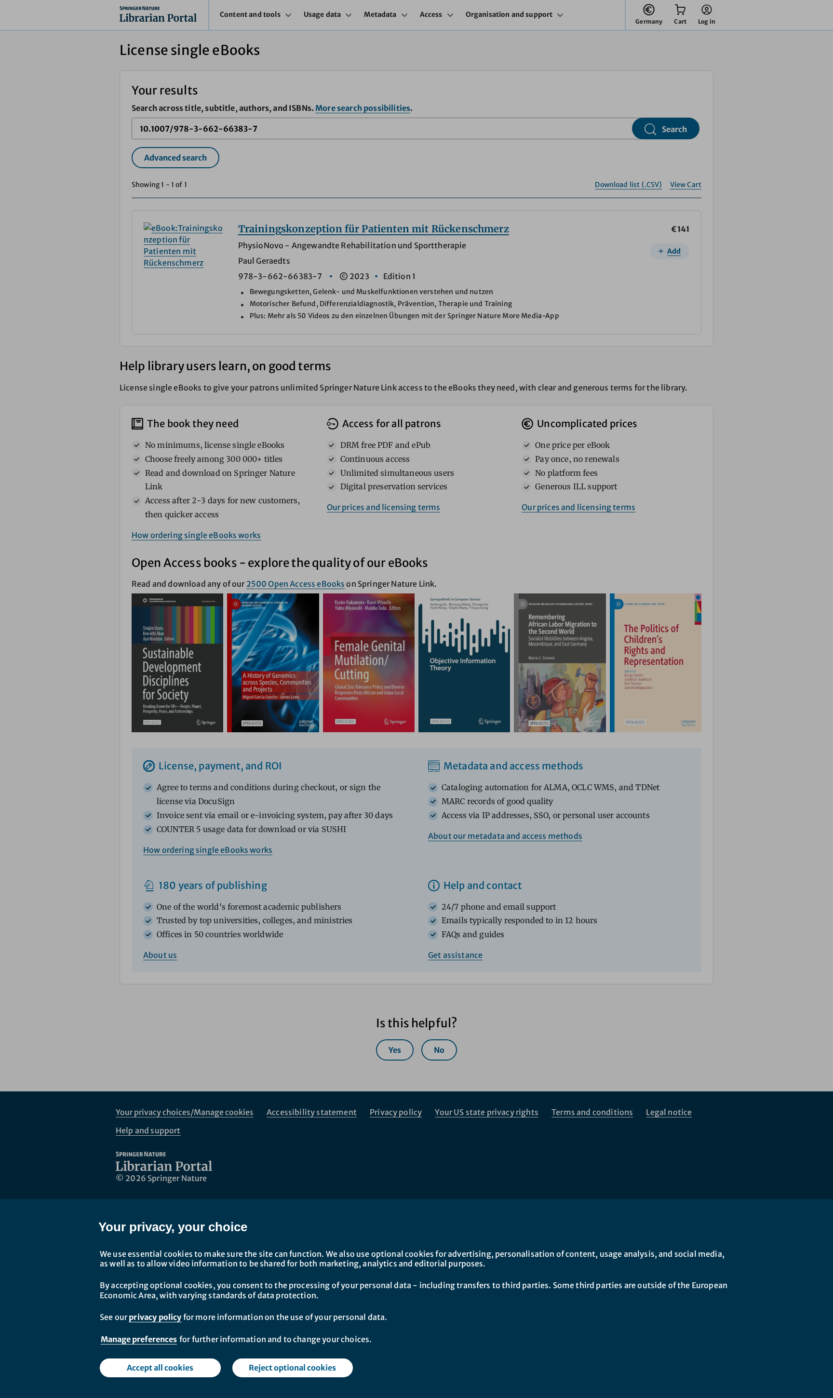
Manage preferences (139, 1339)
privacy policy (155, 1317)
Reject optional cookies (292, 1367)
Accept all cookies (160, 1367)
